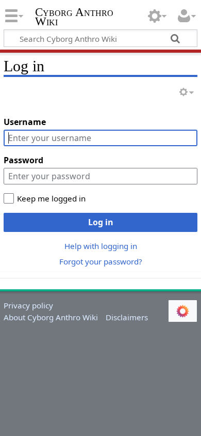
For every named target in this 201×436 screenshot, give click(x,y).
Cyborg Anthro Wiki (74, 18)
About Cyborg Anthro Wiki (51, 317)
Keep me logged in (51, 198)
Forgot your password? (100, 261)
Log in (100, 222)
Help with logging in (100, 246)
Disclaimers (127, 317)
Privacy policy (28, 305)
